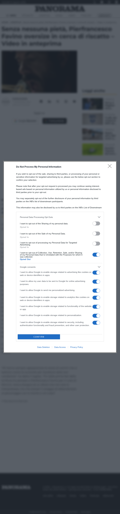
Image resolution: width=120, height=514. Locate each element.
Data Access (60, 347)
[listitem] (60, 217)
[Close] (110, 167)
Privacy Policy (76, 347)
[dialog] (60, 257)
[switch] (96, 223)
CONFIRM (39, 337)
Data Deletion (43, 347)
